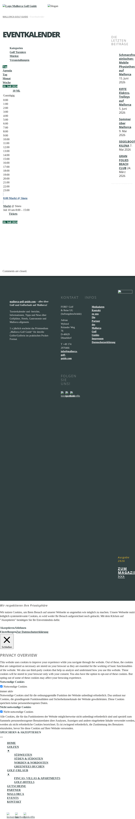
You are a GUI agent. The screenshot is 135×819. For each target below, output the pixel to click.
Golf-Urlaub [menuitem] (17, 772)
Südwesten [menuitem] (23, 754)
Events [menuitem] (13, 797)
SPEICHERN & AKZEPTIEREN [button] (20, 732)
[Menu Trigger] (1, 737)
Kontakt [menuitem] (14, 801)
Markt (7, 206)
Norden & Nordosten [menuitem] (31, 762)
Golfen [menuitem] (13, 748)
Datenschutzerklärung (103, 342)
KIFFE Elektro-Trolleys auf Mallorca (125, 97)
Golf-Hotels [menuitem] (24, 782)
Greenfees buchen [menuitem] (29, 766)
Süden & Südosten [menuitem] (28, 758)
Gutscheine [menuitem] (16, 786)
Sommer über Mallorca (125, 123)
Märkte (14, 56)
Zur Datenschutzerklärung (32, 631)
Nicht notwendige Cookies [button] (15, 707)
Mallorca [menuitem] (15, 794)
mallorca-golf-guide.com (23, 301)
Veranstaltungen (19, 60)
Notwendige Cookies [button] (12, 681)
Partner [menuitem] (14, 789)
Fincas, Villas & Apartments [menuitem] (37, 778)
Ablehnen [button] (20, 627)
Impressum (98, 338)
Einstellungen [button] (8, 631)
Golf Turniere (18, 52)
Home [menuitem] (11, 743)
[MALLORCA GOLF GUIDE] (20, 6)
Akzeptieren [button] (7, 627)
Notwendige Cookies (15, 686)
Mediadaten (98, 306)
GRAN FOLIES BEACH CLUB (123, 162)
